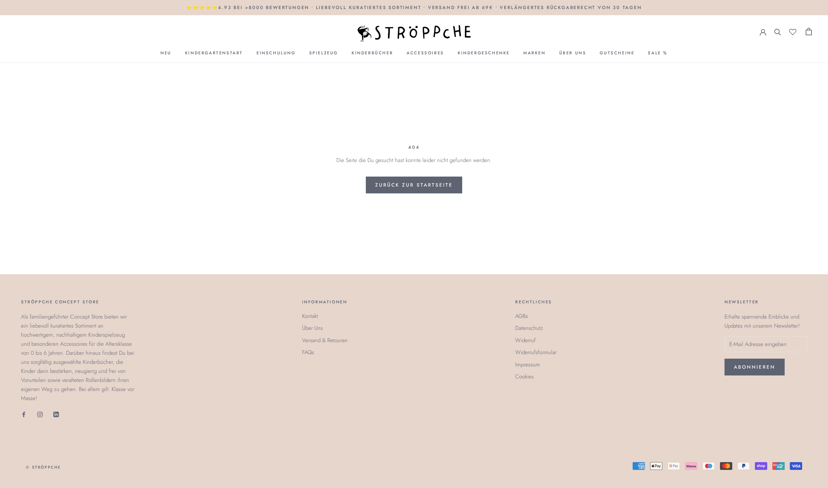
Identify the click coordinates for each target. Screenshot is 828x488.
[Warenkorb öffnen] (809, 31)
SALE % (658, 53)
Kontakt (310, 316)
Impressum (527, 364)
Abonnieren (754, 367)
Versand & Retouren (325, 340)
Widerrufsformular (536, 352)
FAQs (308, 352)
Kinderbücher (372, 53)
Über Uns (572, 53)
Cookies (524, 376)
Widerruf (525, 340)
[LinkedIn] (56, 413)
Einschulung (276, 53)
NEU (165, 53)
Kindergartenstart (214, 53)
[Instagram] (40, 413)
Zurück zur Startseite (414, 185)
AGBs (521, 316)
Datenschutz (529, 328)
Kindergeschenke (484, 53)
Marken (534, 53)
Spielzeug (323, 53)
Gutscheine (617, 53)
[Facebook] (24, 413)
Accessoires (425, 53)
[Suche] (777, 31)
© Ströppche (43, 467)
